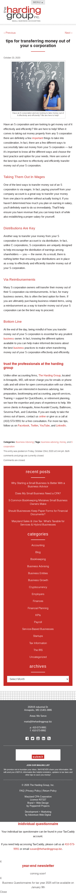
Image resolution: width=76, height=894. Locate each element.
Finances (38, 601)
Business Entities (38, 573)
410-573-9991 (39, 727)
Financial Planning (38, 608)
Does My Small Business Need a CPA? (38, 493)
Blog (38, 552)
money (63, 442)
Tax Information (38, 643)
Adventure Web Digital (39, 814)
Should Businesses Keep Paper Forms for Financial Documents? (38, 512)
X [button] (1, 861)
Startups (38, 636)
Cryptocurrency (38, 587)
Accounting (38, 545)
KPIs (38, 615)
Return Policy (50, 790)
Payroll (38, 622)
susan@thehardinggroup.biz (46, 848)
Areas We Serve (38, 716)
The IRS (38, 650)
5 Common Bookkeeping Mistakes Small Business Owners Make (38, 502)
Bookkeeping (38, 559)
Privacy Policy (33, 790)
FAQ (21, 790)
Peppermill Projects (40, 806)
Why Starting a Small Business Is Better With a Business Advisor (38, 484)
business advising (50, 442)
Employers (38, 594)
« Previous (10, 32)
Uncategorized (38, 657)
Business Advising (25, 442)
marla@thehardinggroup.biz (38, 721)
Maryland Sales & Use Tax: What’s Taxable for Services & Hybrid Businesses (38, 522)
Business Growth (38, 580)
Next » (68, 32)
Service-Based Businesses (38, 629)
